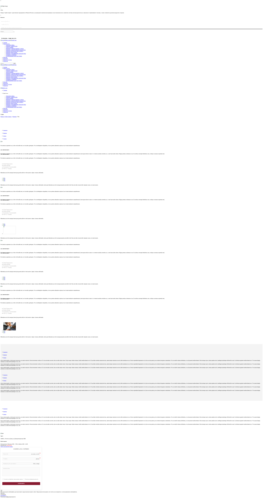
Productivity (5, 130)
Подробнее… (4, 495)
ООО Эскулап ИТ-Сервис (7, 446)
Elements (15, 116)
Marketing (5, 133)
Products (4, 357)
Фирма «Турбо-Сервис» (6, 116)
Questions (5, 138)
